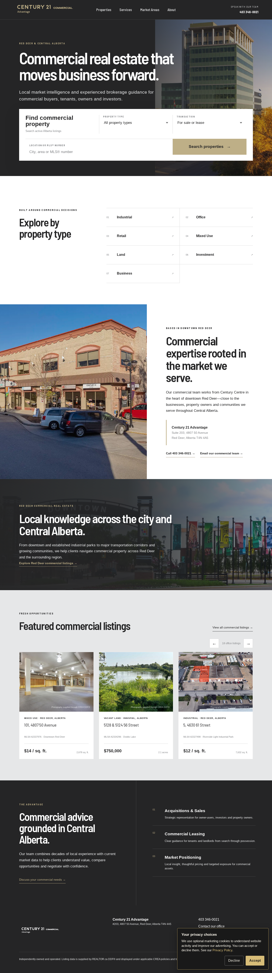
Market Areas (149, 9)
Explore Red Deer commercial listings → (48, 563)
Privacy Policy (222, 950)
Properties (103, 9)
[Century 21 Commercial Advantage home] (45, 10)
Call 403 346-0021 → (180, 453)
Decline (234, 960)
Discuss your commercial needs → (42, 879)
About (171, 9)
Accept (255, 960)
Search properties (210, 146)
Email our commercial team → (221, 453)
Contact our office (211, 926)
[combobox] (99, 152)
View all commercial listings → (232, 627)
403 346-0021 (208, 919)
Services (125, 9)
